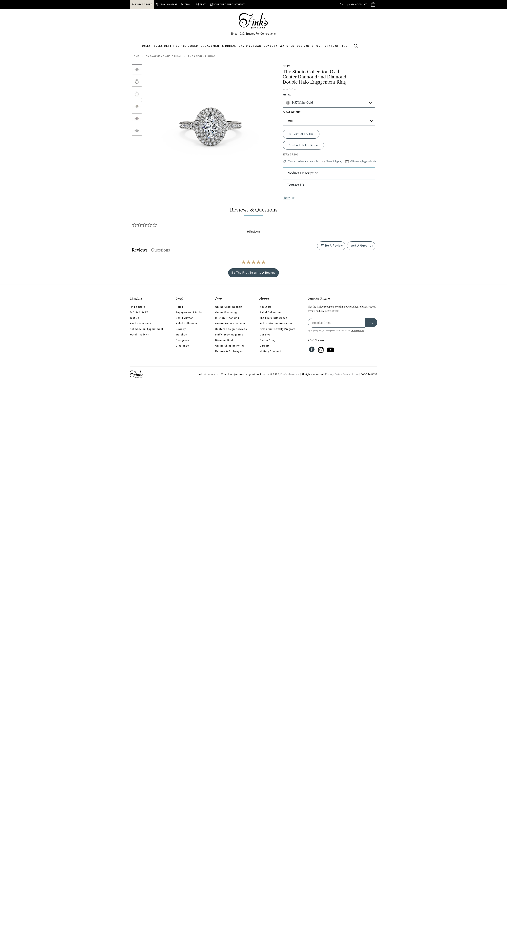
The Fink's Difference (273, 318)
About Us (266, 307)
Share (286, 198)
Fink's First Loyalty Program (277, 329)
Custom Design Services (231, 329)
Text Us (134, 318)
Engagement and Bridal (164, 56)
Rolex (146, 46)
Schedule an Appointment (146, 329)
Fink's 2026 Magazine (229, 334)
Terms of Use (351, 374)
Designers (305, 46)
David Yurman (250, 46)
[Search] (353, 45)
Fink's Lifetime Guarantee (276, 323)
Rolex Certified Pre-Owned (175, 46)
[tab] (331, 245)
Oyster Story (268, 340)
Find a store (143, 4)
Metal (287, 94)
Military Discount (270, 351)
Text (203, 4)
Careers (265, 345)
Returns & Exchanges (229, 351)
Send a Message (140, 323)
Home (135, 56)
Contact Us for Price (303, 145)
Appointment (229, 4)
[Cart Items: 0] (373, 4)
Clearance (182, 345)
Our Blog (265, 334)
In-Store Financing (227, 318)
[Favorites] (342, 4)
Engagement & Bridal (218, 46)
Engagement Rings (202, 56)
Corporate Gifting (332, 46)
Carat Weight (292, 112)
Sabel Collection (186, 323)
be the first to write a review (253, 272)
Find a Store (137, 307)
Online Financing (226, 312)
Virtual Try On (303, 134)
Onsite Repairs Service (230, 323)
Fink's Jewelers (289, 374)
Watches (287, 46)
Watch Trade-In (139, 334)
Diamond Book (224, 340)
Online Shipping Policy (229, 345)
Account (359, 4)
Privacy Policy (357, 331)
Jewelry (270, 46)
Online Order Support (228, 307)
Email (188, 4)
